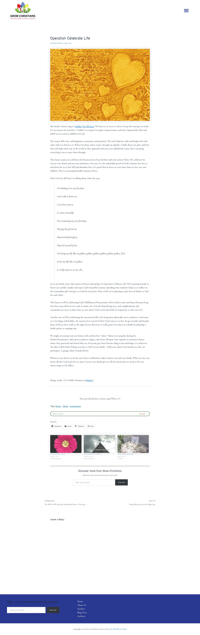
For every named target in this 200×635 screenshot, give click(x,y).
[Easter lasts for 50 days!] (65, 444)
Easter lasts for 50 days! (57, 454)
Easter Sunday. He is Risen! (92, 454)
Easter (58, 406)
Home (80, 601)
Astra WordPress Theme (118, 629)
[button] (186, 10)
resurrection (75, 406)
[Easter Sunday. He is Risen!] (99, 444)
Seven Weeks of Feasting (125, 454)
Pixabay (89, 380)
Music (65, 406)
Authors (81, 608)
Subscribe (121, 482)
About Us (81, 605)
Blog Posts (82, 612)
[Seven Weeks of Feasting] (133, 444)
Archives (81, 616)
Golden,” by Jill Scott (84, 126)
